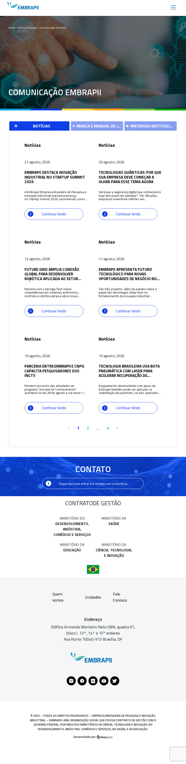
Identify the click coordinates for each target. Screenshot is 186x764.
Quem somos (58, 597)
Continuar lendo (54, 214)
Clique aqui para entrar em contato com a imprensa (93, 483)
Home (11, 28)
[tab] (39, 126)
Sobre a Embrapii (28, 28)
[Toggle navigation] (173, 7)
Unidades (93, 597)
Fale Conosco (120, 597)
